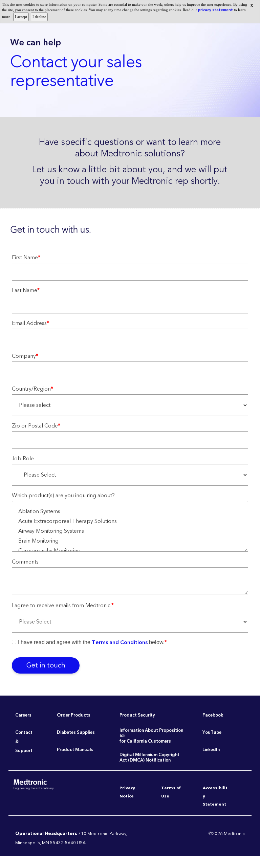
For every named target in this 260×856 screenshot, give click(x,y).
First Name (26, 258)
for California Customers (145, 741)
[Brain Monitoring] (130, 541)
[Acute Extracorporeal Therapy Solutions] (130, 521)
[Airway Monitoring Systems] (130, 531)
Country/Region (32, 390)
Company (25, 357)
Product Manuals (75, 749)
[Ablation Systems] (130, 512)
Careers (23, 715)
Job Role (23, 459)
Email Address (30, 324)
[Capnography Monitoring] (130, 551)
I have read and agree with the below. (92, 642)
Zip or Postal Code (36, 427)
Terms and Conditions (120, 642)
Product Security (137, 715)
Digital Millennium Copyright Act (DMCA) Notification (149, 757)
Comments (25, 563)
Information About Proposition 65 (151, 733)
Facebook (212, 715)
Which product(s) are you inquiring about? (63, 496)
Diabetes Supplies (76, 732)
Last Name (26, 291)
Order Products (73, 715)
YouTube (211, 732)
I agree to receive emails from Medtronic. (63, 606)
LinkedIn (211, 749)
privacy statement (216, 10)
